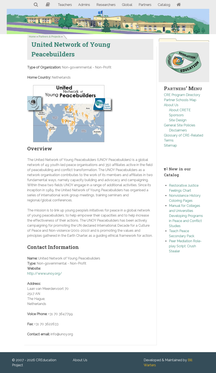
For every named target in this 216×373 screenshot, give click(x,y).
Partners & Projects (50, 36)
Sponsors (176, 115)
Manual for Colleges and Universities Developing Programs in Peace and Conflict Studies (186, 216)
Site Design (177, 120)
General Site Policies (179, 125)
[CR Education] (108, 21)
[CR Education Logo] (184, 62)
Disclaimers (178, 130)
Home (32, 36)
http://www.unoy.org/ (44, 273)
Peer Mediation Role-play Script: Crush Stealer (185, 246)
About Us (171, 105)
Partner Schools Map (180, 100)
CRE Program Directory (182, 95)
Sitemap (170, 145)
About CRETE (180, 110)
